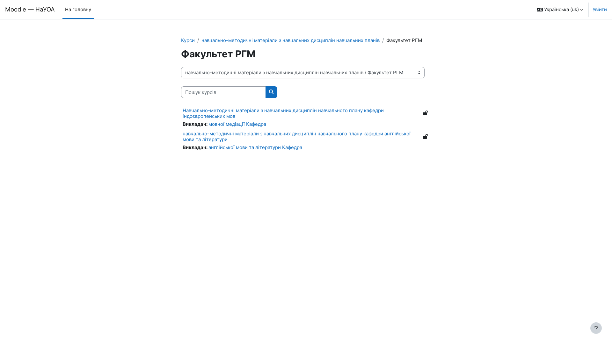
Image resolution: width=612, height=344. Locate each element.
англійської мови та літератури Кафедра (255, 147)
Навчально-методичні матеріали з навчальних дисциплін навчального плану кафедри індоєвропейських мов (283, 113)
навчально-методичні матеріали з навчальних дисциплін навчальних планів (290, 40)
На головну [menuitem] (78, 9)
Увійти (600, 9)
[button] (560, 9)
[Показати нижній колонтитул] (596, 328)
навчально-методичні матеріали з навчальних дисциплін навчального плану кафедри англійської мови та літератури (297, 136)
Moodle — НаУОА (30, 9)
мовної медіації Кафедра (237, 124)
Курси (188, 40)
